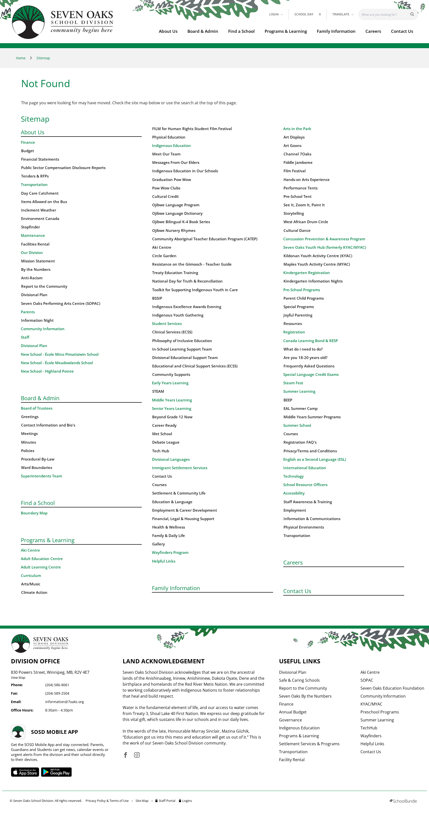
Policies (27, 450)
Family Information (336, 31)
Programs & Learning (286, 31)
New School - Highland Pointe (47, 371)
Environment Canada (40, 218)
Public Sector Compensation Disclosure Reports (63, 167)
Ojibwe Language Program (175, 205)
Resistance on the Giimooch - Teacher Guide (192, 264)
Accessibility (294, 493)
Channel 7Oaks (297, 154)
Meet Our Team (166, 154)
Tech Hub (160, 451)
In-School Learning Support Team (182, 349)
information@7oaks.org (64, 701)
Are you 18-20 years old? (305, 357)
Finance (28, 142)
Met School (162, 433)
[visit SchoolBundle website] (403, 801)
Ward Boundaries (36, 467)
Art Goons (292, 145)
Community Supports (171, 374)
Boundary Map (34, 513)
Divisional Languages (171, 459)
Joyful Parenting (298, 315)
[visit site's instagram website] (137, 755)
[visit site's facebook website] (125, 755)
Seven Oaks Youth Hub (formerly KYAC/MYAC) (324, 247)
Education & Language (172, 501)
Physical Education (168, 137)
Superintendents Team (41, 476)
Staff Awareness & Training (308, 501)
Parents (28, 312)
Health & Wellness (168, 527)
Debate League (165, 442)
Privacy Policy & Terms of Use (107, 800)
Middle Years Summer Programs (312, 417)
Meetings (29, 433)
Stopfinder (30, 227)
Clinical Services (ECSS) (172, 332)
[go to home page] (62, 22)
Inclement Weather (38, 210)
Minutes (28, 442)
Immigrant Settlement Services (179, 467)
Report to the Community (44, 286)
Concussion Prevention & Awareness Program (324, 239)
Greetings (29, 416)
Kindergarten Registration (306, 272)
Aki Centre (30, 550)
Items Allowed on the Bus (44, 201)
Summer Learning (299, 391)
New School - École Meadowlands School (57, 362)
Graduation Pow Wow (171, 179)
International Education (304, 467)
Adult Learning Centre (41, 567)
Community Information (43, 328)
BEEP (288, 400)
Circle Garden (164, 255)
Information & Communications (312, 518)
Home (21, 58)
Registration (294, 332)
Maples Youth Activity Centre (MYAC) (317, 264)
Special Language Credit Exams (311, 374)
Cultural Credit (165, 196)
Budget (27, 150)
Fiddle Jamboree (298, 162)
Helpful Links (163, 561)
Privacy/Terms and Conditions (310, 451)
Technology (293, 476)
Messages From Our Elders (175, 162)
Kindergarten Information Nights (313, 281)
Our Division (32, 252)
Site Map (142, 800)
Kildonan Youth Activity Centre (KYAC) (318, 255)
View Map (18, 677)
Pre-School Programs (301, 289)
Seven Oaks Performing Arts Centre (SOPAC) (60, 303)
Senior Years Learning (171, 408)
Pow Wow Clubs (166, 188)
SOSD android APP (56, 772)
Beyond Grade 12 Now (172, 417)
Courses (159, 484)
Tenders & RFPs (35, 176)
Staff (25, 337)
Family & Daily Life (168, 535)
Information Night (37, 320)
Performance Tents (301, 188)
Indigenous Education (171, 145)
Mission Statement (38, 261)
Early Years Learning (170, 383)
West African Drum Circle (306, 221)
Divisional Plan (34, 294)
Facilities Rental (35, 244)
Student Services (167, 323)
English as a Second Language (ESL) (314, 459)
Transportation (34, 184)
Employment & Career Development (184, 510)
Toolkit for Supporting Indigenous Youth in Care (195, 289)
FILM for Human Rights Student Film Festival (192, 128)
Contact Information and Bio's (48, 425)
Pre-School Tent (298, 196)
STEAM (158, 391)
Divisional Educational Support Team (185, 357)
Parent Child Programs (304, 298)
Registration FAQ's (300, 442)
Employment (295, 510)
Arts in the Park (297, 128)
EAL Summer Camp (301, 408)
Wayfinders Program (170, 552)
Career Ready (164, 425)
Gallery (158, 544)
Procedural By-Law (37, 459)
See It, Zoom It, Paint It (304, 205)
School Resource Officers (305, 484)
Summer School (297, 425)
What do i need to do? (303, 349)
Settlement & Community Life (179, 493)
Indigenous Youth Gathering (177, 315)
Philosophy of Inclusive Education (182, 340)
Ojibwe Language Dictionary (177, 213)
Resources (293, 323)
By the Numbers (35, 269)
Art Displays (294, 137)
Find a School (241, 31)
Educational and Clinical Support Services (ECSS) (195, 366)
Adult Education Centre (42, 558)
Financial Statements (40, 159)
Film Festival (295, 171)
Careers (373, 31)
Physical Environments (304, 527)
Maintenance (33, 235)
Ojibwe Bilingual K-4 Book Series (181, 221)
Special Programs (299, 306)
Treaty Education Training (175, 272)
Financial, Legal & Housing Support (183, 518)
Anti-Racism (31, 278)
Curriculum (31, 575)
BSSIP (157, 298)
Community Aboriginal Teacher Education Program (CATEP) (204, 239)
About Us (168, 31)
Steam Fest (293, 383)
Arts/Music (30, 584)
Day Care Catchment (40, 193)
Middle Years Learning (172, 400)
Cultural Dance (297, 230)
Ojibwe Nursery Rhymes (173, 230)
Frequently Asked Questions (309, 366)
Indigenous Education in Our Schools (185, 171)
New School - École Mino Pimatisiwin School (60, 354)
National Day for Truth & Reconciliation (187, 281)
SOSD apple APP (25, 772)
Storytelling (294, 213)
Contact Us (402, 31)
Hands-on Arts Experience (307, 179)
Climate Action (34, 592)
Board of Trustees (36, 408)
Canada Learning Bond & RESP (310, 340)
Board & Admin (202, 31)
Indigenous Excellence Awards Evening (186, 306)
